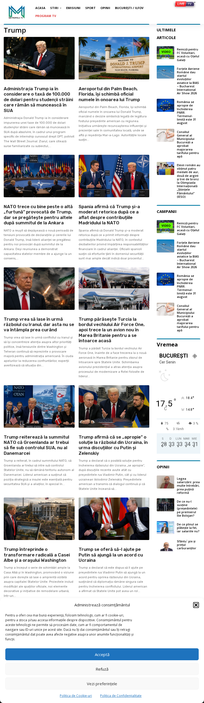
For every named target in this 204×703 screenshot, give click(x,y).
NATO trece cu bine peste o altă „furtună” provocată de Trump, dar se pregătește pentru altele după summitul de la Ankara (38, 214)
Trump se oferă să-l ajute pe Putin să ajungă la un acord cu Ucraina (111, 555)
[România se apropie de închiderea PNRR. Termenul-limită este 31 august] (165, 105)
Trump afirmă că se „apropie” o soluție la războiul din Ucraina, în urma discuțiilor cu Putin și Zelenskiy (113, 445)
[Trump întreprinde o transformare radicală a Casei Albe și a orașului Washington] (39, 519)
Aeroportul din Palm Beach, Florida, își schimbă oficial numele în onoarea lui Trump (109, 94)
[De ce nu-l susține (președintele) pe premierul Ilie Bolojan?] (165, 504)
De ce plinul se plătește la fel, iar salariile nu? (188, 527)
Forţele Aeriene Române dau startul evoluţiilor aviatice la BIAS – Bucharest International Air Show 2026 (188, 81)
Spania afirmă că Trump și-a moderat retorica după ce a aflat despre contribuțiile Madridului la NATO (109, 214)
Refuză (102, 669)
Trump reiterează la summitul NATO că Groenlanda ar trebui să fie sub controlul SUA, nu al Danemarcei (36, 445)
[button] (196, 605)
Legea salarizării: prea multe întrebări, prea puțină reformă (188, 486)
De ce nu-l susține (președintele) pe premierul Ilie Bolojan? (187, 508)
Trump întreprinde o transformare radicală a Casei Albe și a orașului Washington (37, 555)
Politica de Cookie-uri (76, 695)
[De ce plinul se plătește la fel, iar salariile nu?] (165, 527)
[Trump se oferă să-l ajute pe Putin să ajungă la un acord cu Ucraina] (114, 519)
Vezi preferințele (102, 683)
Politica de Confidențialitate (121, 695)
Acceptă (102, 654)
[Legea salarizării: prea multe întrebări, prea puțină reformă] (165, 481)
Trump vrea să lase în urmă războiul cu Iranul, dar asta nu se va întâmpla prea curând (39, 324)
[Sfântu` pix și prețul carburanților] (165, 544)
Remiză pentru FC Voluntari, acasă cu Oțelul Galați (188, 54)
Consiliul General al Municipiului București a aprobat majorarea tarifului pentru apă (188, 144)
